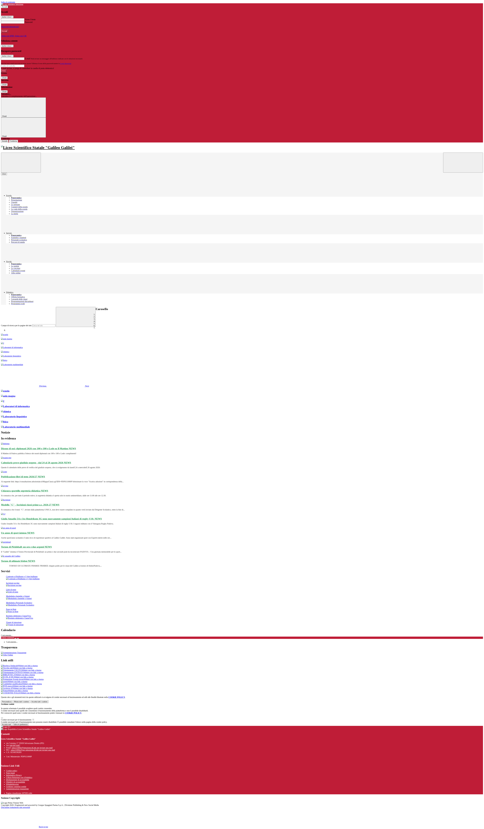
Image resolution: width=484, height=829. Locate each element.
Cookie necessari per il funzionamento (16, 720)
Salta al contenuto (8, 2)
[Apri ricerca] (463, 163)
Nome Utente (30, 19)
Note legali (10, 773)
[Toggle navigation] (21, 163)
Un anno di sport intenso (17, 533)
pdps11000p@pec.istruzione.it (33, 750)
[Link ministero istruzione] (12, 4)
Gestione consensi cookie (16, 787)
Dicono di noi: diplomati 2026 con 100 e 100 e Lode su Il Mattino (38, 448)
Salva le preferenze (20, 724)
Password (29, 22)
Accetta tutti (40, 702)
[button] (24, 386)
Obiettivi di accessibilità (15, 782)
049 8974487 (15, 745)
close (4, 174)
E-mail (27, 58)
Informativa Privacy (14, 775)
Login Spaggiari (65, 63)
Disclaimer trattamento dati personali (15, 807)
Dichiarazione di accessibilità (17, 780)
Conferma (13, 141)
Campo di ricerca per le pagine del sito (16, 325)
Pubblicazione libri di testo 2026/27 (23, 476)
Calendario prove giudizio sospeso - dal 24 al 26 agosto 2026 (36, 462)
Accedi (4, 7)
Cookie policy (11, 771)
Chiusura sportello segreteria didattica (24, 490)
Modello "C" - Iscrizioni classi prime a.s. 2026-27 (30, 504)
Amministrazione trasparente (17, 789)
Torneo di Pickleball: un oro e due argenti (26, 547)
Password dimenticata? (10, 27)
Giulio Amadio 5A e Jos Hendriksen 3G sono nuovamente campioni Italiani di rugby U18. (51, 518)
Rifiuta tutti (21, 702)
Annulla (4, 141)
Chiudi (4, 78)
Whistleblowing (12, 784)
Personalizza (6, 702)
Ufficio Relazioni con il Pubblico (19, 777)
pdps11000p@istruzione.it (32, 748)
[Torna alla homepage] (242, 147)
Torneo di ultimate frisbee (18, 561)
